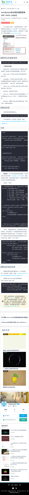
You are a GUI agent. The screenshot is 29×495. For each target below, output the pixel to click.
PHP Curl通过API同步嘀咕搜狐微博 (18, 430)
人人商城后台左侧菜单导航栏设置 (10, 368)
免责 (12, 485)
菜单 (12, 22)
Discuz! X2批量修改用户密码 (16, 436)
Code (8, 8)
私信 (15, 406)
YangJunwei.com (12, 491)
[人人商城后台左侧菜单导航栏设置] (14, 359)
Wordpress (12, 8)
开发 (20, 485)
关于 (9, 485)
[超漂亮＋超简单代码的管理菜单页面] (14, 341)
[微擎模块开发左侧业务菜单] (14, 377)
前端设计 (5, 334)
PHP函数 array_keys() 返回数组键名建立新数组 (14, 317)
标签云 (16, 485)
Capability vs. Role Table (18, 175)
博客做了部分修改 (14, 476)
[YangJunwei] (7, 2)
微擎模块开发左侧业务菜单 (9, 387)
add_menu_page (5, 22)
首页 (4, 8)
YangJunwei (12, 298)
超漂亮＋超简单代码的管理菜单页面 (11, 350)
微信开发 (5, 352)
